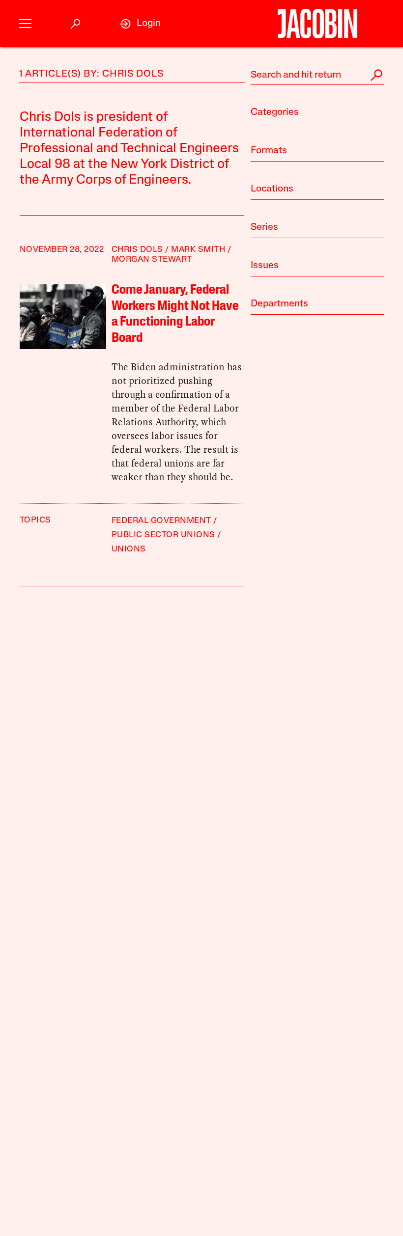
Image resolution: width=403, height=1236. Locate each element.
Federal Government (161, 521)
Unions (129, 549)
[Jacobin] (317, 23)
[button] (25, 24)
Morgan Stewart (152, 259)
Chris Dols (137, 250)
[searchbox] (317, 75)
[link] (140, 24)
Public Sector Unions (163, 535)
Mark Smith (198, 250)
